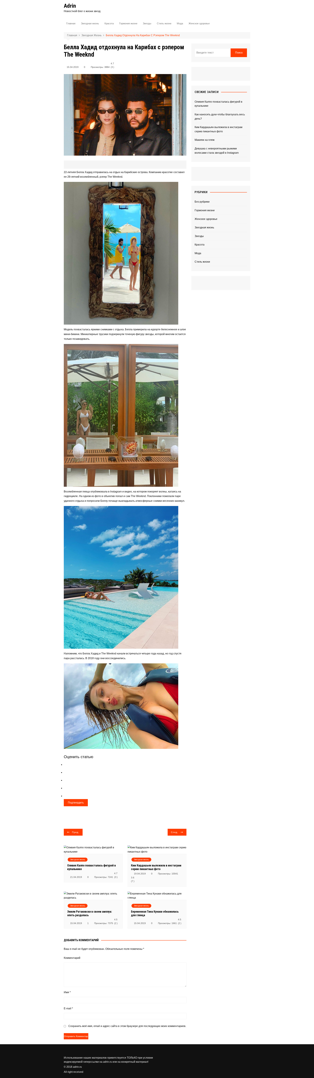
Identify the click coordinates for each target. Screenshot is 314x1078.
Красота (109, 23)
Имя (67, 992)
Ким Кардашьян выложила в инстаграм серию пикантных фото (156, 867)
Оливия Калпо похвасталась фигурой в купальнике (218, 103)
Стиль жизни (164, 23)
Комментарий (72, 957)
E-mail (68, 1008)
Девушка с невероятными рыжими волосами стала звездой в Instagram (217, 150)
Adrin (70, 5)
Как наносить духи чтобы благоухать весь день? (220, 116)
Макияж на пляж (205, 139)
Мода (180, 23)
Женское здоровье (199, 23)
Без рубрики (202, 201)
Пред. (75, 832)
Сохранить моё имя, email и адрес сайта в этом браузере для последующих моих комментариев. (127, 1026)
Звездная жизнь (90, 23)
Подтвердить (76, 802)
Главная (70, 23)
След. (174, 832)
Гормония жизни (128, 23)
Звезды (147, 23)
